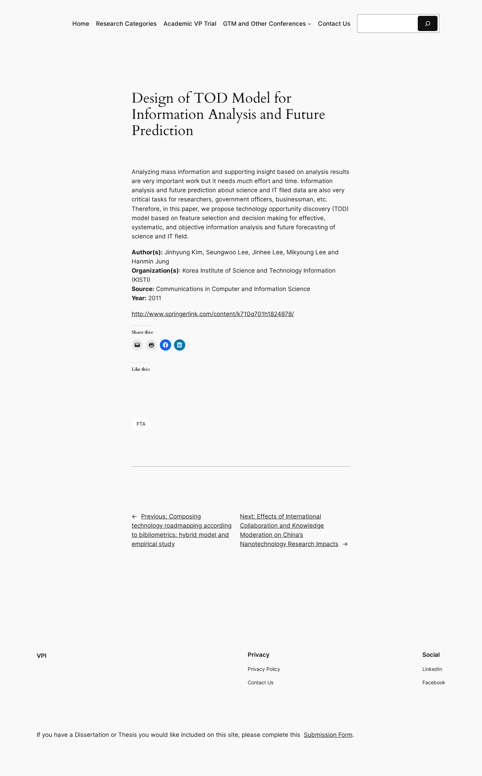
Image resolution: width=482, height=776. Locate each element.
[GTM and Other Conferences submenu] (309, 23)
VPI (42, 655)
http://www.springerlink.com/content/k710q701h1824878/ (213, 313)
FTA (141, 424)
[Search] (428, 23)
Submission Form (328, 734)
